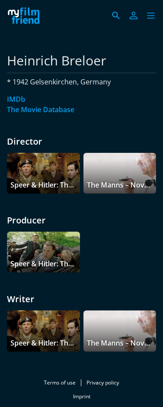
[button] (151, 15)
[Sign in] (133, 15)
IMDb (16, 99)
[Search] (116, 15)
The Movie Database (40, 109)
